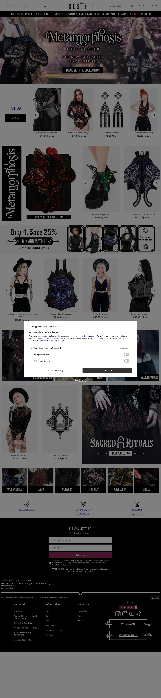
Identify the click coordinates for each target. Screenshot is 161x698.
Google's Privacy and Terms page (50, 340)
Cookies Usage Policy (93, 336)
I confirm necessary (54, 370)
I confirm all (107, 370)
